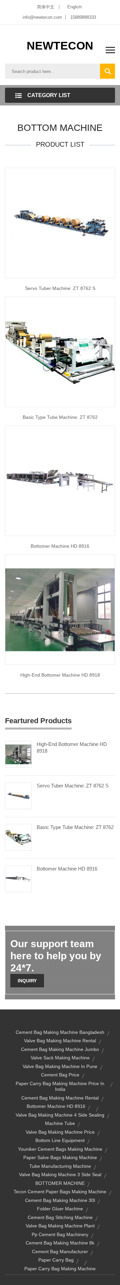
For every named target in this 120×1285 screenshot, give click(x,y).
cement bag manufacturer (60, 1251)
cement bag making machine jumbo (60, 1049)
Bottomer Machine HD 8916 (60, 546)
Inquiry (27, 980)
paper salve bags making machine (60, 1157)
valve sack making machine (60, 1057)
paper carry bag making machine (60, 1268)
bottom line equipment (60, 1140)
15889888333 (83, 17)
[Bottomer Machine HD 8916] (18, 878)
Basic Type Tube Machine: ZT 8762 (75, 827)
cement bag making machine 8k (60, 1242)
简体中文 (45, 6)
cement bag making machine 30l (60, 1200)
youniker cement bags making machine (60, 1149)
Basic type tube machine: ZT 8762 (60, 417)
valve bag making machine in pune (60, 1066)
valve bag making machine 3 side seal (60, 1174)
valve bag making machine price (60, 1132)
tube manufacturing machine (60, 1166)
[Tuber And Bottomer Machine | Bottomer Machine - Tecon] (60, 480)
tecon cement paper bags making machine (60, 1191)
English (74, 6)
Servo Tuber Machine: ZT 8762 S (60, 288)
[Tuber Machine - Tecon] (60, 222)
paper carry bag (56, 1260)
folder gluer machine (60, 1208)
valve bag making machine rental (60, 1040)
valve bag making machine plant (60, 1225)
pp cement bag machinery (60, 1234)
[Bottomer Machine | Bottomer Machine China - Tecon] (60, 609)
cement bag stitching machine (60, 1217)
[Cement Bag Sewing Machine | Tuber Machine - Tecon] (60, 351)
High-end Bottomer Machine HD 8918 (60, 675)
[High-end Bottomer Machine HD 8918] (18, 753)
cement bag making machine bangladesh (60, 1032)
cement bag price (60, 1074)
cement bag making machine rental (60, 1098)
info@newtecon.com (42, 17)
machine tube (60, 1123)
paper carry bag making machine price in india (60, 1086)
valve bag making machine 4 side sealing (60, 1115)
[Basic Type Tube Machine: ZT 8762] (18, 836)
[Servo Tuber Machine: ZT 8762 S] (18, 795)
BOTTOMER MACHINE (60, 1183)
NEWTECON (60, 45)
